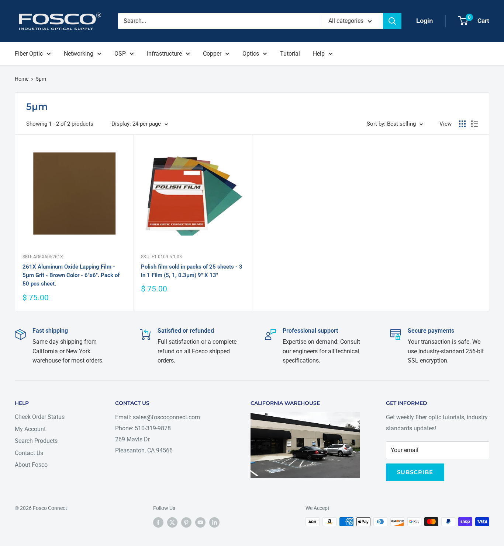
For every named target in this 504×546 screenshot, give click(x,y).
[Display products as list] (474, 123)
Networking (78, 53)
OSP (120, 53)
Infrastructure (164, 53)
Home (21, 79)
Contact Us (29, 452)
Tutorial (290, 53)
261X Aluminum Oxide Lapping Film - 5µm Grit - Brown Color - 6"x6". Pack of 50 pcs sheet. (71, 275)
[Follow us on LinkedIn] (214, 522)
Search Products (36, 440)
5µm (41, 79)
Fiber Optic (29, 53)
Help (319, 53)
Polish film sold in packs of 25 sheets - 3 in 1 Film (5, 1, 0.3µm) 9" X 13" (191, 271)
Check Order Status (40, 416)
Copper (212, 53)
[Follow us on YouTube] (200, 522)
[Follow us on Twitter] (172, 522)
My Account (30, 429)
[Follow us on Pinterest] (186, 522)
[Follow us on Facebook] (158, 522)
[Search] (392, 21)
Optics (250, 53)
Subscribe (415, 472)
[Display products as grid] (462, 123)
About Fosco (31, 464)
